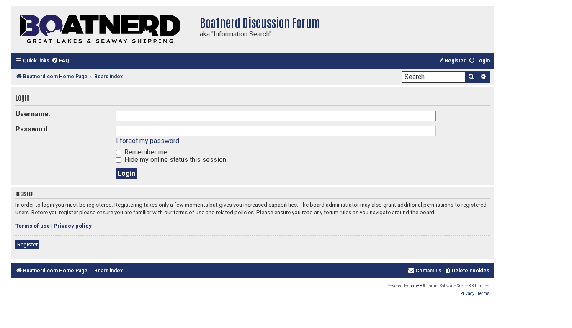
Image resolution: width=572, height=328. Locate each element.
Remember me (145, 152)
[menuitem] (60, 61)
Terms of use (32, 226)
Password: (32, 129)
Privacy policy (73, 226)
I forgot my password (147, 141)
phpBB (416, 286)
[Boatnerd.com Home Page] (103, 29)
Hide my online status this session (174, 160)
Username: (32, 114)
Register (27, 244)
